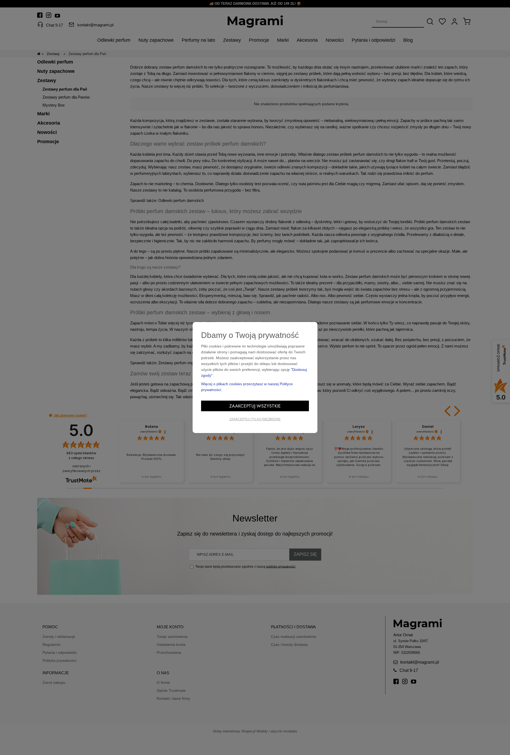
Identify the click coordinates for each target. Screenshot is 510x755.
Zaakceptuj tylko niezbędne (255, 419)
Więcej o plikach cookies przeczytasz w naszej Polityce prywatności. (247, 387)
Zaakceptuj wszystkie (255, 406)
